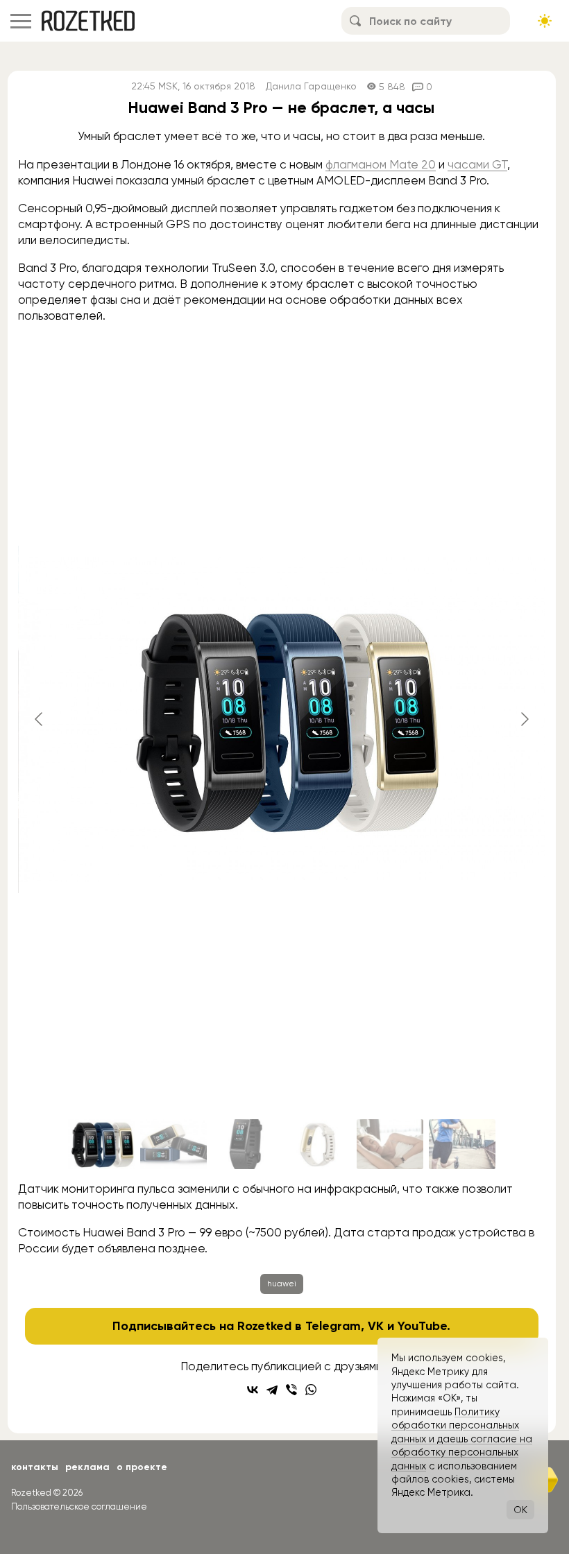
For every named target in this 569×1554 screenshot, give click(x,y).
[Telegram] (272, 1389)
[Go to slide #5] (390, 1144)
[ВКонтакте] (252, 1389)
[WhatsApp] (311, 1389)
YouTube (422, 1325)
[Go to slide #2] (173, 1144)
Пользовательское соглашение (79, 1506)
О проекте (142, 1467)
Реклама (87, 1467)
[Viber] (291, 1389)
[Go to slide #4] (317, 1144)
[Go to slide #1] (101, 1144)
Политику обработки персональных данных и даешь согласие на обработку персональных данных (461, 1438)
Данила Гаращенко (311, 86)
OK (520, 1509)
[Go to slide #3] (245, 1144)
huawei (281, 1283)
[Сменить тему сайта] (545, 21)
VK (376, 1325)
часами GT (477, 164)
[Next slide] (523, 719)
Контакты (34, 1467)
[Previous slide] (39, 719)
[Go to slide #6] (462, 1144)
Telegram (333, 1325)
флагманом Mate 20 (380, 164)
